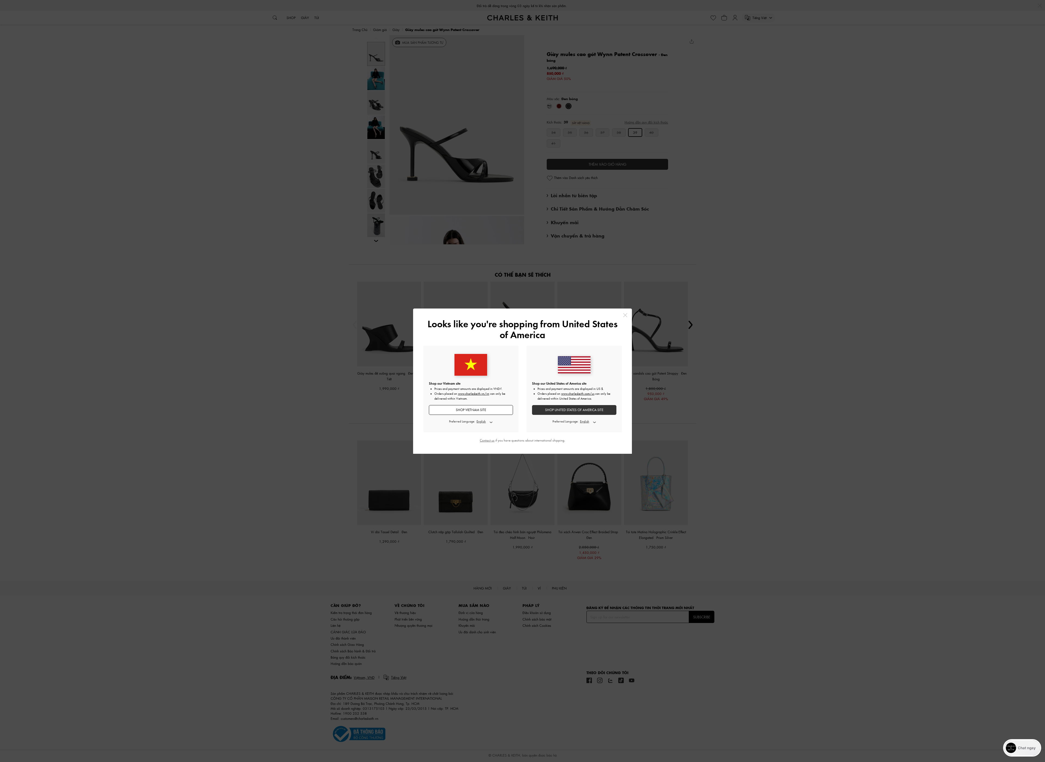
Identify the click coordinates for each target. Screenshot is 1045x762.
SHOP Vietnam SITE (471, 410)
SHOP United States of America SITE (574, 410)
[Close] (625, 315)
